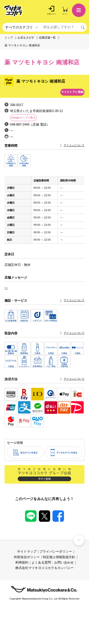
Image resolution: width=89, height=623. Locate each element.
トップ (9, 37)
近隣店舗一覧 (47, 37)
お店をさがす (25, 37)
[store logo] (13, 11)
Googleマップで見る (23, 117)
